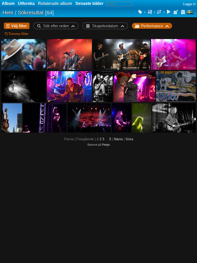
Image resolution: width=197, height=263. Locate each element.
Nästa (118, 139)
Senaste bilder (89, 3)
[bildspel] (169, 12)
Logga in (189, 4)
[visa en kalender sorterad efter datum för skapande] (183, 12)
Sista (129, 139)
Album (8, 3)
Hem (8, 12)
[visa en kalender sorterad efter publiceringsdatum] (176, 12)
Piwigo (106, 144)
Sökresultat (31, 12)
